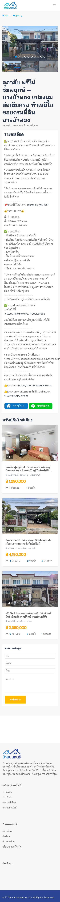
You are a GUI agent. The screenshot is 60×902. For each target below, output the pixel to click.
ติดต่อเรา (6, 836)
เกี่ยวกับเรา (7, 831)
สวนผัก (20, 621)
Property (17, 15)
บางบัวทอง (32, 125)
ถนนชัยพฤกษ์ (18, 125)
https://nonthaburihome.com (35, 385)
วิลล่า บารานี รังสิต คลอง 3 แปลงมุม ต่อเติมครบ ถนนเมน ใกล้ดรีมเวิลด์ (29, 542)
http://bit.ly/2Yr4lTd (16, 395)
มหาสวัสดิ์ (12, 621)
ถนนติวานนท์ (13, 475)
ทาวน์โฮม (7, 797)
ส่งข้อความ (15, 699)
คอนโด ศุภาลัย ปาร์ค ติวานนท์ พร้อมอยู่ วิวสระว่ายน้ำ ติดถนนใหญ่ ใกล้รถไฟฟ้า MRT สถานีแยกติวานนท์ (28, 468)
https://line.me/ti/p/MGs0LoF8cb (25, 313)
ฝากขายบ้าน (8, 841)
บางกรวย (28, 621)
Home (5, 15)
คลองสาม (22, 548)
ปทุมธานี (31, 548)
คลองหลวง (12, 548)
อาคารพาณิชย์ (9, 807)
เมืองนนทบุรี (35, 475)
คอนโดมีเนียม (9, 802)
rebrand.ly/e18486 (37, 204)
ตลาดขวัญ (24, 475)
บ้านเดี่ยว (7, 792)
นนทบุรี (6, 125)
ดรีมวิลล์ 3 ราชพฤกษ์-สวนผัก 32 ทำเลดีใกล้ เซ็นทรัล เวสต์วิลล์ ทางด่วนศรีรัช (28, 615)
